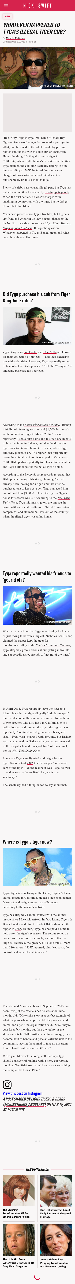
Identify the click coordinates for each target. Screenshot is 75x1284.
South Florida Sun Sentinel (53, 645)
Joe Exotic (30, 352)
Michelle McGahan (15, 38)
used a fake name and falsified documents (44, 438)
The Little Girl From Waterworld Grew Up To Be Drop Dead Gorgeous (18, 1263)
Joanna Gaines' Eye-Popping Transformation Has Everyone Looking (54, 1263)
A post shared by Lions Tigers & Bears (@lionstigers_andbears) (34, 1101)
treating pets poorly (57, 192)
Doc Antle (50, 352)
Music (7, 16)
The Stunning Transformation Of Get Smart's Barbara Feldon (16, 1213)
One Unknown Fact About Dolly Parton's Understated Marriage (55, 1213)
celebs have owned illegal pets (34, 187)
